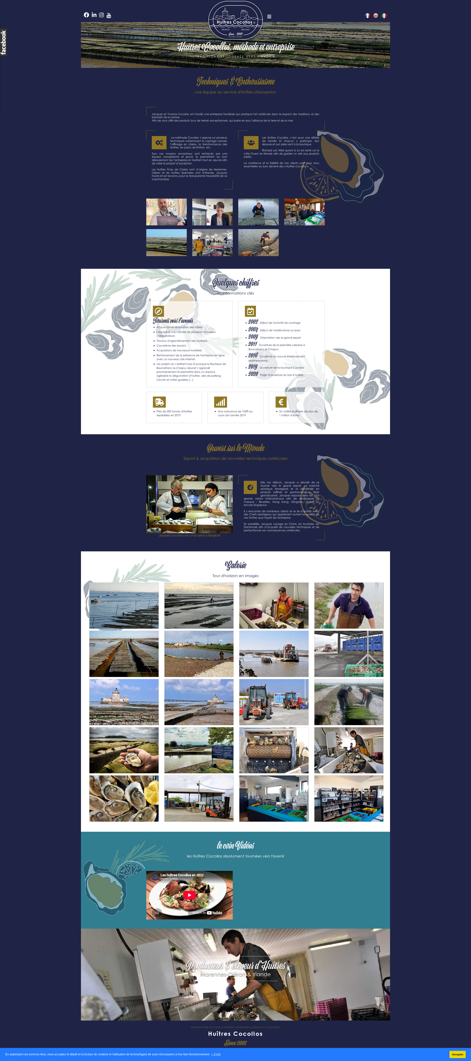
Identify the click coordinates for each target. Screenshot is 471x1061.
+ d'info (216, 1054)
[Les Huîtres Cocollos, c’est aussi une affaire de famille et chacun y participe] (166, 213)
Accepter (457, 1054)
